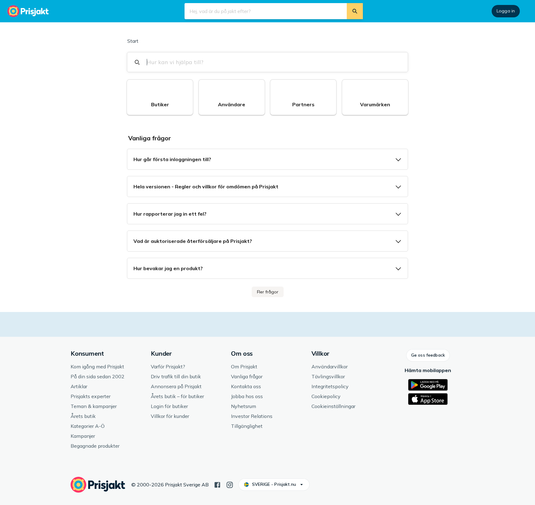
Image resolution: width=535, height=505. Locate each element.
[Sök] (355, 11)
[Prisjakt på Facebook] (217, 484)
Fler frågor (267, 292)
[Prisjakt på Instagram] (229, 484)
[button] (160, 97)
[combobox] (271, 62)
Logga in (506, 11)
